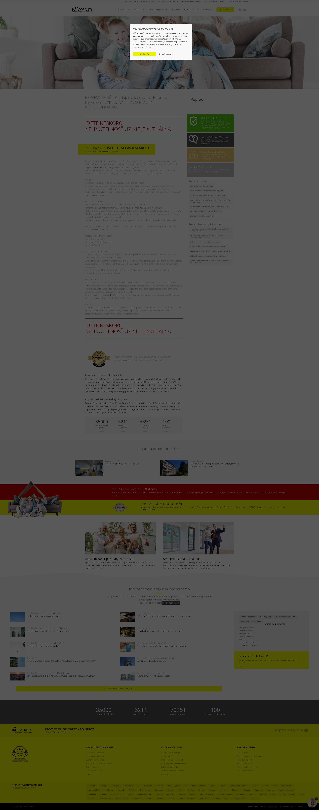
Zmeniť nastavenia (166, 54)
